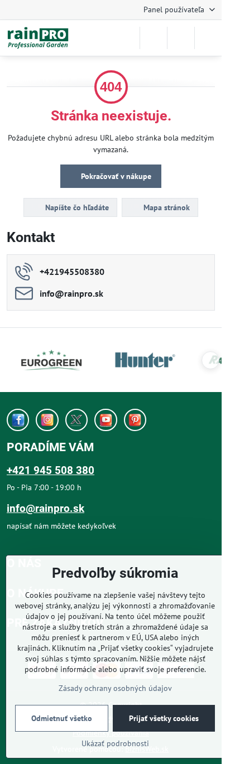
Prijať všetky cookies (164, 718)
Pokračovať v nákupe (115, 176)
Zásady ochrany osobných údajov (115, 688)
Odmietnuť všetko (61, 718)
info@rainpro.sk (45, 508)
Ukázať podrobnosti (115, 743)
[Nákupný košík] (180, 38)
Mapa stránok (165, 207)
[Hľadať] (153, 38)
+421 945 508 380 (50, 470)
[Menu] (208, 38)
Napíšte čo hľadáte (76, 207)
